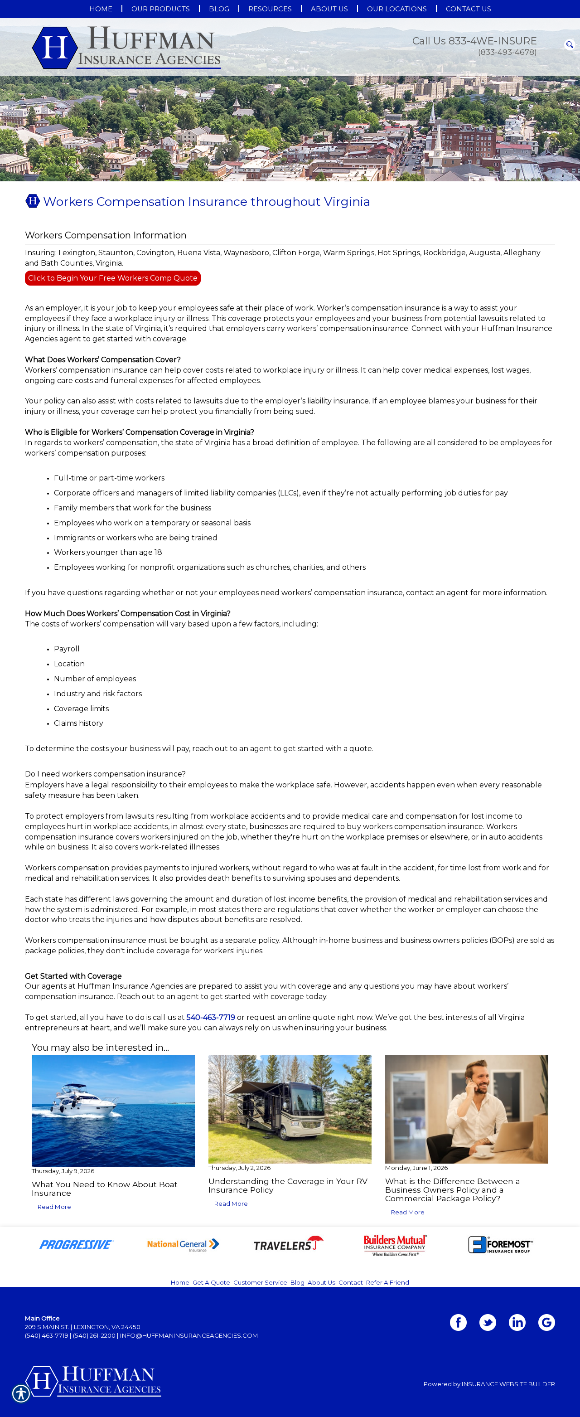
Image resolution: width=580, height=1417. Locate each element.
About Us (321, 1282)
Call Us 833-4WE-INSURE (474, 41)
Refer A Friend (387, 1282)
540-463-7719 (211, 1017)
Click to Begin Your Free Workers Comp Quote (113, 278)
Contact (350, 1282)
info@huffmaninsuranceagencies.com (189, 1335)
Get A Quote (211, 1282)
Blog (297, 1282)
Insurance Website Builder (508, 1384)
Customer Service (260, 1282)
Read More (54, 1206)
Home (180, 1282)
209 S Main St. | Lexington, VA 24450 (82, 1326)
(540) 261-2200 (94, 1335)
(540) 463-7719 (46, 1335)
